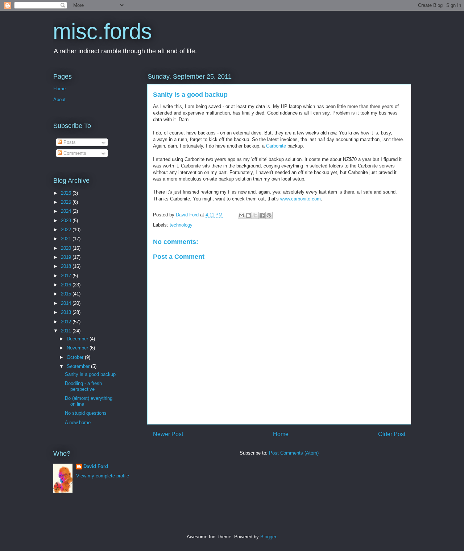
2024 (66, 211)
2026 (66, 193)
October (76, 357)
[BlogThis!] (248, 215)
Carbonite (276, 146)
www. (285, 199)
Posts (69, 142)
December (78, 338)
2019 (66, 257)
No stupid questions (86, 413)
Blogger (268, 536)
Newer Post (168, 434)
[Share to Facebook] (262, 215)
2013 (66, 312)
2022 (66, 229)
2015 (66, 294)
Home (281, 434)
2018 (66, 266)
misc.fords (102, 31)
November (78, 348)
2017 (66, 275)
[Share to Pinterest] (269, 215)
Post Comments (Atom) (294, 453)
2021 (66, 238)
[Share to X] (255, 215)
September (79, 366)
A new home (78, 422)
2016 (66, 284)
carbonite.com (306, 199)
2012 (66, 321)
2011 (66, 331)
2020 (66, 248)
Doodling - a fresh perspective (83, 386)
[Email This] (241, 215)
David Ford (95, 466)
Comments (74, 153)
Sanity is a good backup (90, 374)
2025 (66, 202)
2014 (66, 303)
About (59, 99)
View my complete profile (102, 475)
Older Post (391, 434)
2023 (66, 220)
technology (181, 225)
